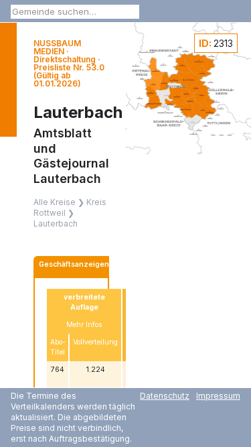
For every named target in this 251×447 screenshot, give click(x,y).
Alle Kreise (54, 202)
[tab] (73, 266)
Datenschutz (164, 396)
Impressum (218, 396)
